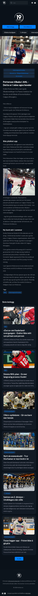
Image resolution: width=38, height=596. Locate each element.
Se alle (19, 559)
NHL (5, 292)
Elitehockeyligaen (9, 32)
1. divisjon (23, 32)
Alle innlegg (10, 27)
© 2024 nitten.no (18, 587)
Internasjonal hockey (19, 70)
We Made (28, 593)
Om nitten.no (28, 27)
